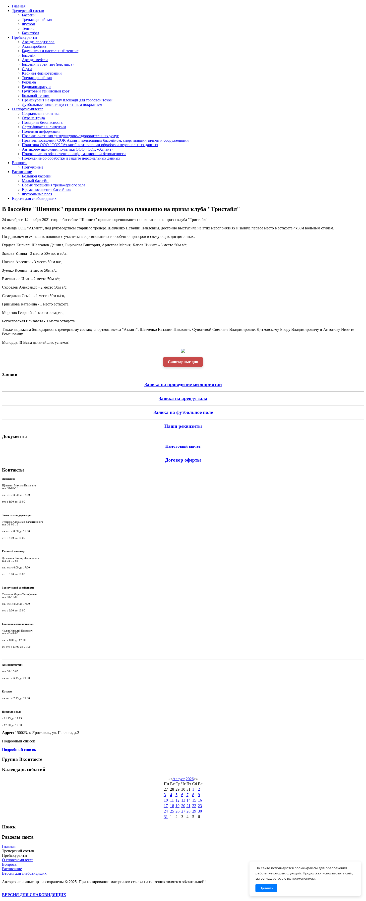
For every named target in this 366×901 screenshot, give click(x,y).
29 (194, 811)
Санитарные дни (183, 362)
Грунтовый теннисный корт (45, 91)
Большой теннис (36, 95)
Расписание (22, 172)
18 (172, 806)
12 (178, 800)
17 (166, 806)
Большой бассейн (37, 176)
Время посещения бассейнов (46, 189)
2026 (190, 779)
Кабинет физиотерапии (42, 73)
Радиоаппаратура (36, 87)
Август (179, 779)
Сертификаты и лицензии (44, 127)
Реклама (29, 82)
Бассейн (29, 15)
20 (183, 806)
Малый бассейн (35, 180)
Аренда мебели (35, 60)
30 (200, 811)
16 (200, 800)
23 (200, 806)
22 (194, 806)
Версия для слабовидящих (34, 198)
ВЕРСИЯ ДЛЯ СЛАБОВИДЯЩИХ (34, 895)
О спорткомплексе (27, 109)
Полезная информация (41, 131)
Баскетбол (30, 33)
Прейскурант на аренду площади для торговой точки (67, 100)
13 (183, 800)
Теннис (28, 28)
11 (172, 800)
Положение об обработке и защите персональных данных (71, 158)
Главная (18, 6)
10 (166, 800)
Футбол (28, 24)
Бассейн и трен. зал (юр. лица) (47, 64)
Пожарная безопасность (42, 122)
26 (178, 811)
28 (188, 811)
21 (188, 806)
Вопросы (19, 163)
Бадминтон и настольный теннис (50, 51)
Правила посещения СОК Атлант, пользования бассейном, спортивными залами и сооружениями (105, 140)
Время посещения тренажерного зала (53, 185)
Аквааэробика (34, 46)
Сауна (27, 69)
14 (188, 800)
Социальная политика (41, 113)
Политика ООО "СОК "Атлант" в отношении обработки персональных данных (90, 145)
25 (172, 811)
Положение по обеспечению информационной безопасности (74, 154)
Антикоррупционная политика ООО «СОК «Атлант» (67, 149)
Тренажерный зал (37, 19)
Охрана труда (33, 118)
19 (178, 806)
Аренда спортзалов (38, 42)
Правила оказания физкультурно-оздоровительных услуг (70, 136)
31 (166, 817)
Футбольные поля (37, 194)
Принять (266, 888)
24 (166, 811)
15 (194, 800)
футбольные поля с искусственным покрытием (62, 104)
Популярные (32, 167)
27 (183, 811)
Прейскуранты (24, 37)
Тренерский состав (28, 10)
